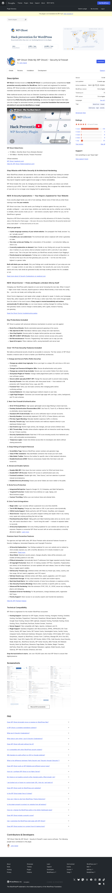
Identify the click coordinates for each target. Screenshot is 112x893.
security (102, 108)
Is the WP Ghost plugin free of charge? (19, 793)
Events (69, 866)
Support (102, 70)
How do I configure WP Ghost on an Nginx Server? (23, 771)
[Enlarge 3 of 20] (68, 668)
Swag (69, 872)
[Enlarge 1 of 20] (25, 668)
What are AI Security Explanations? (18, 733)
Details (11, 70)
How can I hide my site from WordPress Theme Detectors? (26, 799)
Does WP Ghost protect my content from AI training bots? (26, 826)
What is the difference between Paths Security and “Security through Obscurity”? (33, 760)
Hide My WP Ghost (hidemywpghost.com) (20, 164)
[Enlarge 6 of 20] (68, 683)
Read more (21, 552)
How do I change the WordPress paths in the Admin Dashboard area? (29, 810)
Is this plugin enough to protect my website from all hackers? (26, 804)
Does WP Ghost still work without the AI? (20, 744)
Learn (48, 864)
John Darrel (23, 63)
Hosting (9, 869)
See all (103, 144)
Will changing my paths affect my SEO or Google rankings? (26, 755)
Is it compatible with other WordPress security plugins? (24, 749)
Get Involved (70, 864)
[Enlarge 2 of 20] (47, 668)
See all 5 (102, 100)
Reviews (20, 70)
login (97, 108)
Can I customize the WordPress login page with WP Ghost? (26, 821)
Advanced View (81, 113)
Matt (89, 866)
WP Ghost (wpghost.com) (15, 161)
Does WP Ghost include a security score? (20, 815)
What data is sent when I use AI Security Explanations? (25, 738)
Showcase (30, 864)
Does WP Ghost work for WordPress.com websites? (24, 788)
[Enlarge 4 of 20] (25, 683)
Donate (70, 869)
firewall (102, 104)
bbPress (90, 869)
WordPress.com (92, 864)
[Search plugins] (25, 19)
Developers (50, 869)
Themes (29, 866)
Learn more (25, 532)
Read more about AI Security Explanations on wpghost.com (26, 276)
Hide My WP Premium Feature (16, 601)
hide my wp (92, 108)
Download (101, 61)
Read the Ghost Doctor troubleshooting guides (22, 313)
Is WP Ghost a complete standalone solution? (22, 727)
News (8, 866)
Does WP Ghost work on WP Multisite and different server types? (28, 766)
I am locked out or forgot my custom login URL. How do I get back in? (30, 782)
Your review (79, 144)
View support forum (82, 159)
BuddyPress (91, 872)
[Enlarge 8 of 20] (47, 697)
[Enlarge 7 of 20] (25, 697)
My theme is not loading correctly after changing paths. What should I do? (31, 777)
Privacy (9, 872)
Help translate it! (68, 13)
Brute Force (96, 104)
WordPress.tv (51, 872)
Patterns (29, 872)
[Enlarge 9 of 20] (68, 697)
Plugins (29, 869)
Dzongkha (26, 882)
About (8, 864)
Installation (30, 70)
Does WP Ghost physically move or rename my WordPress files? (28, 722)
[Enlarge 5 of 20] (47, 683)
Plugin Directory (11, 8)
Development (42, 70)
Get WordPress (104, 3)
